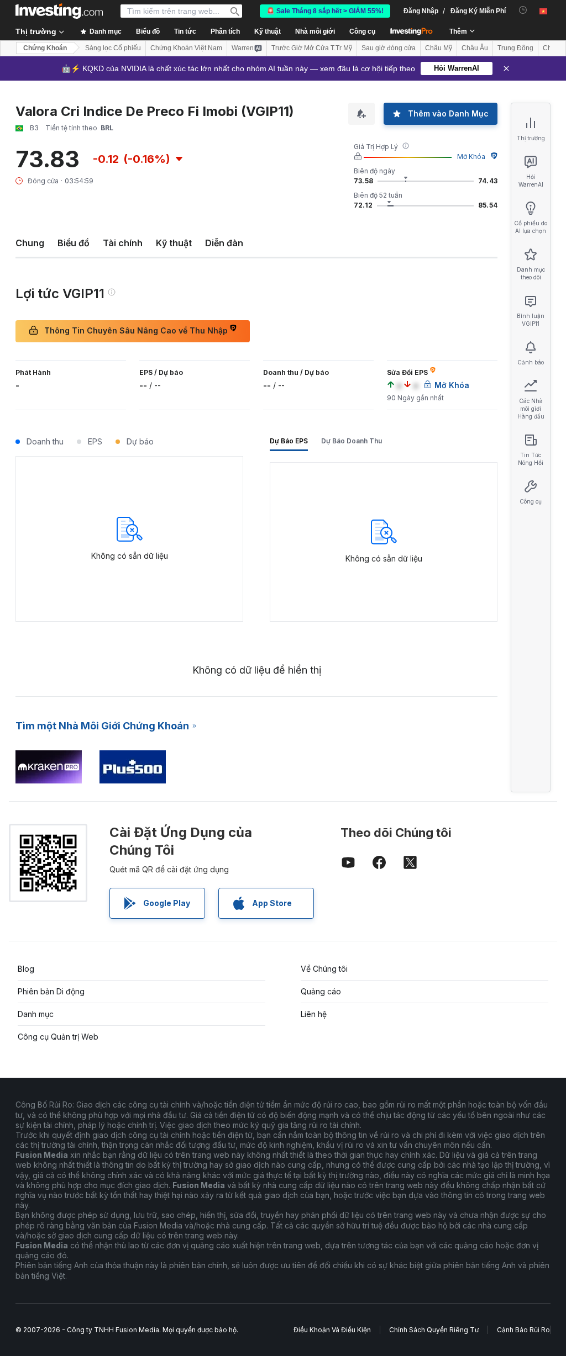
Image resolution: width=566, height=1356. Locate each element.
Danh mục (36, 1014)
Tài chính (123, 242)
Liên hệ (314, 1014)
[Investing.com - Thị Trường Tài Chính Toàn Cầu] (59, 11)
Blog (26, 968)
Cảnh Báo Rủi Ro (523, 1330)
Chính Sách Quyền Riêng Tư (434, 1330)
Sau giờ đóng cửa (388, 48)
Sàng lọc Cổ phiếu (113, 48)
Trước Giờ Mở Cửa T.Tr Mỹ (311, 48)
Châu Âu (475, 48)
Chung (29, 242)
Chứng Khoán (45, 48)
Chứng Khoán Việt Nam (186, 48)
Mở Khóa (471, 156)
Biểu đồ (73, 242)
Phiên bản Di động (51, 991)
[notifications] (523, 10)
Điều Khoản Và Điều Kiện (332, 1330)
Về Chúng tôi (324, 968)
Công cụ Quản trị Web (58, 1036)
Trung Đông (515, 48)
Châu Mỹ (438, 48)
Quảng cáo (321, 991)
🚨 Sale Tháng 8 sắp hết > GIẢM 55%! (325, 11)
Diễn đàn (224, 242)
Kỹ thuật (174, 242)
